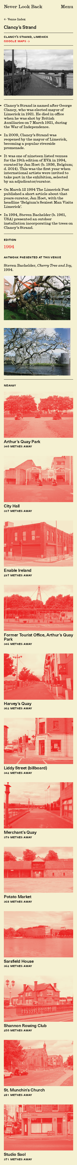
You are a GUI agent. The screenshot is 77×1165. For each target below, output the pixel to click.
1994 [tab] (9, 246)
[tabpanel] (38, 317)
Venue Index (16, 19)
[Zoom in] (38, 72)
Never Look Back (23, 6)
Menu (67, 6)
